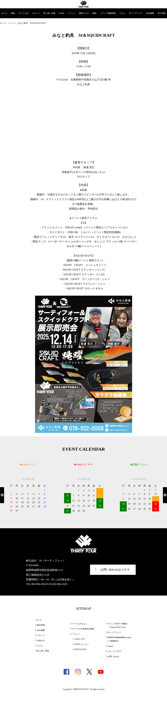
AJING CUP (80, 639)
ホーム (5, 13)
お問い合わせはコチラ (115, 569)
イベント (72, 13)
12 (100, 495)
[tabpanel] (27, 495)
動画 (94, 13)
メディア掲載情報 (108, 13)
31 (155, 509)
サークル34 (23, 13)
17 (155, 499)
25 (123, 509)
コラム (122, 13)
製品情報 (41, 625)
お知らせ (41, 640)
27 (67, 511)
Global (61, 13)
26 (100, 506)
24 (155, 504)
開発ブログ (84, 13)
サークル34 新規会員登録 (83, 629)
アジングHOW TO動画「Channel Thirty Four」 (117, 625)
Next (165, 495)
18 (123, 504)
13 (67, 501)
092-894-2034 (38, 584)
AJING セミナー (82, 644)
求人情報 (161, 13)
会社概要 (150, 13)
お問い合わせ (113, 656)
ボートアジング (136, 13)
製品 (13, 13)
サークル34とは (79, 624)
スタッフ (36, 13)
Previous (2, 495)
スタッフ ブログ (114, 651)
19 (100, 501)
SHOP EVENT (81, 649)
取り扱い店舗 (49, 13)
